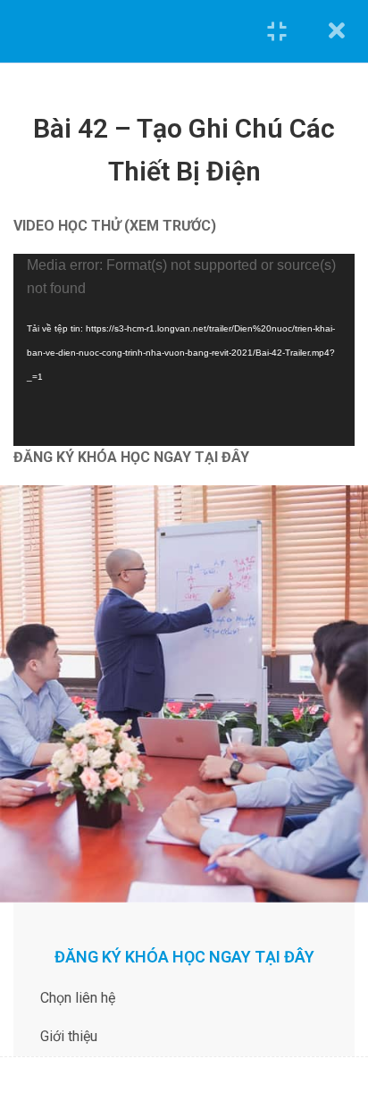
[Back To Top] (332, 976)
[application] (184, 350)
